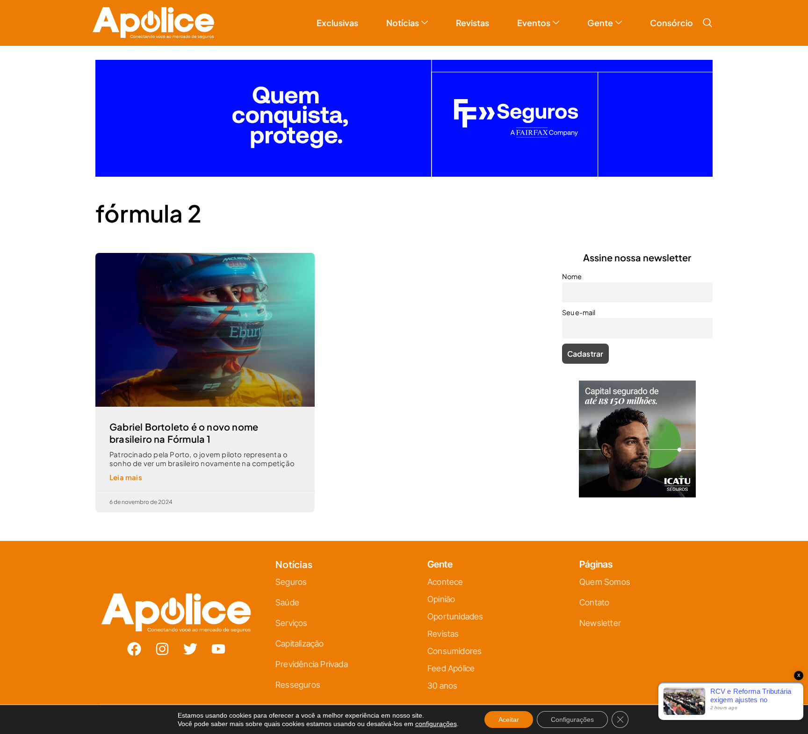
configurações (436, 723)
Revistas (472, 22)
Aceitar (508, 719)
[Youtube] (218, 649)
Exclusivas (337, 22)
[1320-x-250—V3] (404, 174)
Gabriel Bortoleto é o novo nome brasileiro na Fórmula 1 (183, 433)
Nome (572, 276)
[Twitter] (190, 649)
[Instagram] (162, 649)
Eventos (533, 22)
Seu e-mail (578, 312)
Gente (600, 22)
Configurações (572, 719)
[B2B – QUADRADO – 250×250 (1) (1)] (637, 494)
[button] (707, 23)
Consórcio (671, 22)
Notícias (402, 22)
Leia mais (125, 477)
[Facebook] (134, 649)
